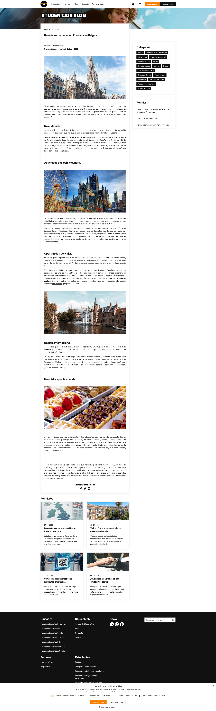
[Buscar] (140, 4)
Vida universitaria (144, 88)
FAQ (76, 628)
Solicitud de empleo (156, 79)
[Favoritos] (133, 4)
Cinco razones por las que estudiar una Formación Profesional (152, 110)
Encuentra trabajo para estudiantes (89, 671)
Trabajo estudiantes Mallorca (52, 646)
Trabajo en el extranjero (146, 84)
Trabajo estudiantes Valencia (52, 637)
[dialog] (108, 697)
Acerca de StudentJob (84, 624)
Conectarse (168, 4)
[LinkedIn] (112, 624)
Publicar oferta (46, 662)
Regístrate (79, 662)
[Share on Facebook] (81, 488)
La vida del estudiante (146, 70)
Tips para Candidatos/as (85, 666)
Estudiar (166, 66)
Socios (78, 637)
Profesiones (142, 79)
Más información (130, 692)
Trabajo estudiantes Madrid (51, 628)
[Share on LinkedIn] (89, 488)
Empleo (155, 61)
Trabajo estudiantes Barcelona (53, 624)
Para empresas (160, 75)
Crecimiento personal (157, 57)
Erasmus (156, 66)
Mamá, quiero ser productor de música (152, 125)
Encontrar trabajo (144, 66)
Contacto (85, 4)
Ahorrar (140, 52)
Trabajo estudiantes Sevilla (51, 633)
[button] (108, 707)
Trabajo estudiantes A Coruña (52, 651)
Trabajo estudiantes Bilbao (51, 642)
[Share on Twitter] (85, 488)
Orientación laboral (144, 75)
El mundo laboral (144, 61)
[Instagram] (117, 624)
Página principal (49, 29)
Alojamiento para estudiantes (156, 52)
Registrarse (152, 4)
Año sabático (142, 57)
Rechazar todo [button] (117, 702)
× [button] (213, 685)
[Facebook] (122, 624)
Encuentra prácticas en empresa (88, 683)
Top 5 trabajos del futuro (146, 118)
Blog (76, 4)
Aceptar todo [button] (98, 702)
